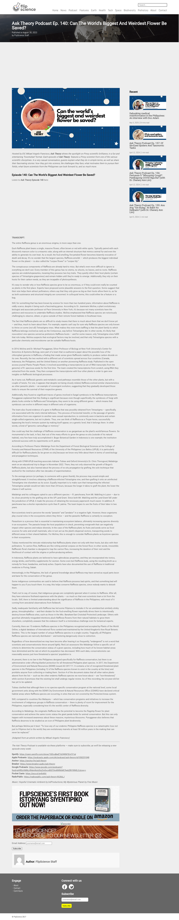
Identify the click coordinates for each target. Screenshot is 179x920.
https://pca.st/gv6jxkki (36, 773)
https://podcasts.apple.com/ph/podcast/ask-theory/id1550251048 (58, 757)
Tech (110, 10)
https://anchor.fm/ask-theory (33, 760)
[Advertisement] (89, 65)
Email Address (18, 843)
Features (84, 10)
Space (118, 10)
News (63, 10)
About (153, 10)
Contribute (18, 890)
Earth (94, 10)
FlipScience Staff (46, 861)
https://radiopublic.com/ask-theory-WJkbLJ (44, 776)
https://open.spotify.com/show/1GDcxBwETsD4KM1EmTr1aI (48, 754)
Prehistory (143, 10)
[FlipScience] (24, 10)
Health (102, 10)
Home (55, 10)
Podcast (73, 10)
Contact (163, 10)
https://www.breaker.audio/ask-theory (37, 764)
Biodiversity (130, 10)
